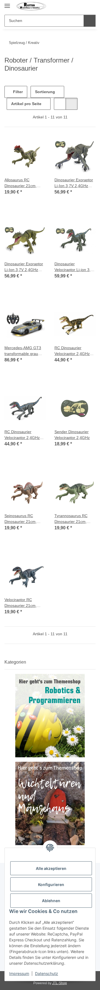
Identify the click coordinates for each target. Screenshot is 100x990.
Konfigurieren (51, 884)
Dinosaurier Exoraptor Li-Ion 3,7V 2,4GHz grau (73, 183)
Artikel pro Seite (26, 103)
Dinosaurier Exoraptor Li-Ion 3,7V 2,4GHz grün (23, 267)
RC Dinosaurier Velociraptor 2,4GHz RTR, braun (72, 351)
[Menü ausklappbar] (7, 3)
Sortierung (45, 92)
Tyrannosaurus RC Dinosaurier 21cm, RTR (71, 519)
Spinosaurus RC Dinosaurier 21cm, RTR (20, 519)
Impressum (19, 973)
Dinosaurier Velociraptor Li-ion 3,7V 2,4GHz (74, 267)
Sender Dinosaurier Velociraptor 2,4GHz (72, 435)
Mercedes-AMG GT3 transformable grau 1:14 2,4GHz (22, 351)
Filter (17, 92)
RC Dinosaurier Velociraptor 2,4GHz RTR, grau (22, 435)
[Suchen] (90, 21)
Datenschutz (46, 973)
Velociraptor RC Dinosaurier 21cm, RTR (20, 603)
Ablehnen (51, 900)
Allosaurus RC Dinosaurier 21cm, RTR (20, 183)
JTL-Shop (59, 983)
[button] (81, 6)
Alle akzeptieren (51, 868)
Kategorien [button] (15, 662)
